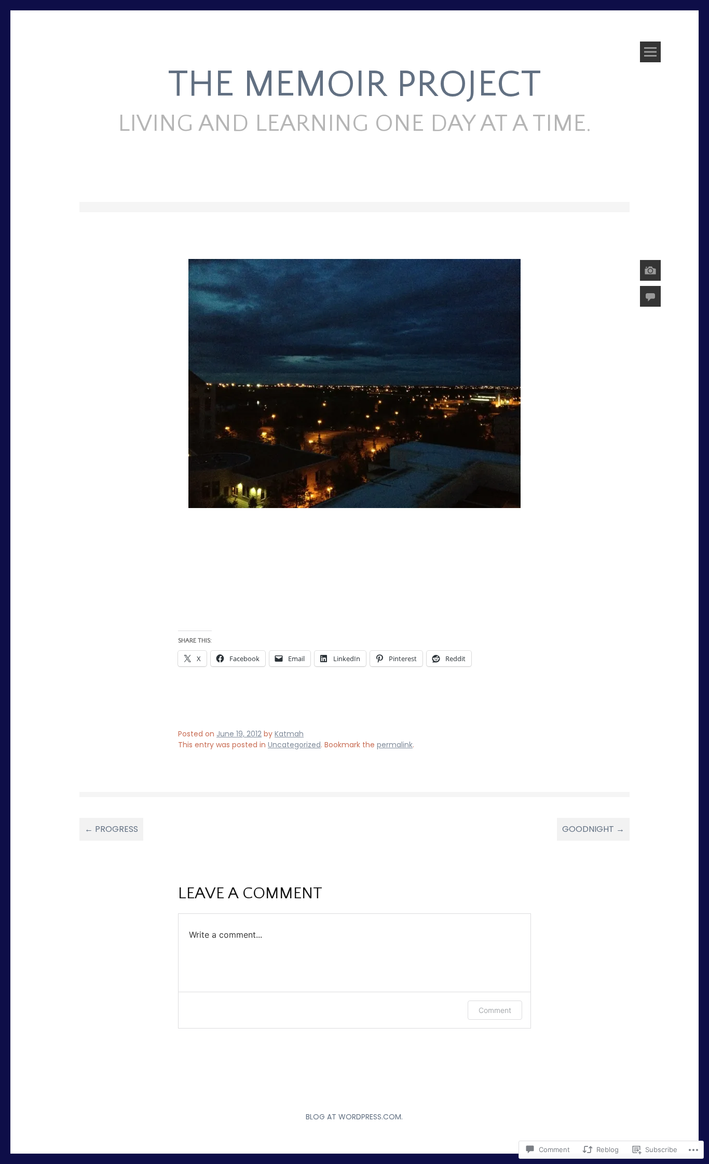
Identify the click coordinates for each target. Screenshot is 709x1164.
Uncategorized (294, 745)
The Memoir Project (354, 85)
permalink (395, 745)
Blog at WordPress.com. (354, 1117)
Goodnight (593, 829)
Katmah (289, 734)
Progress (111, 829)
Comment (495, 1010)
